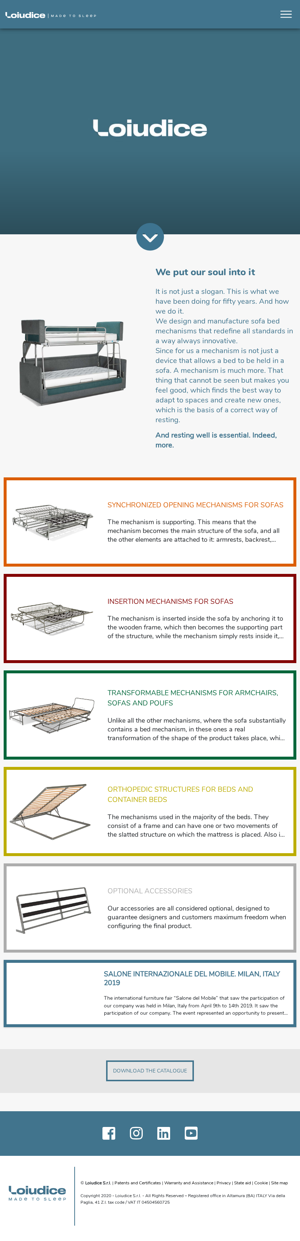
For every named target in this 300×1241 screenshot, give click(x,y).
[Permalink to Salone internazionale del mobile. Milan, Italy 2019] (52, 993)
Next (282, 993)
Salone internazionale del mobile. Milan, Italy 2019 (192, 978)
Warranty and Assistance (188, 1183)
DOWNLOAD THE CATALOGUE (150, 1070)
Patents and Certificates (138, 1183)
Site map (279, 1183)
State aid (242, 1183)
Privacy (224, 1183)
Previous (17, 993)
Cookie (261, 1183)
